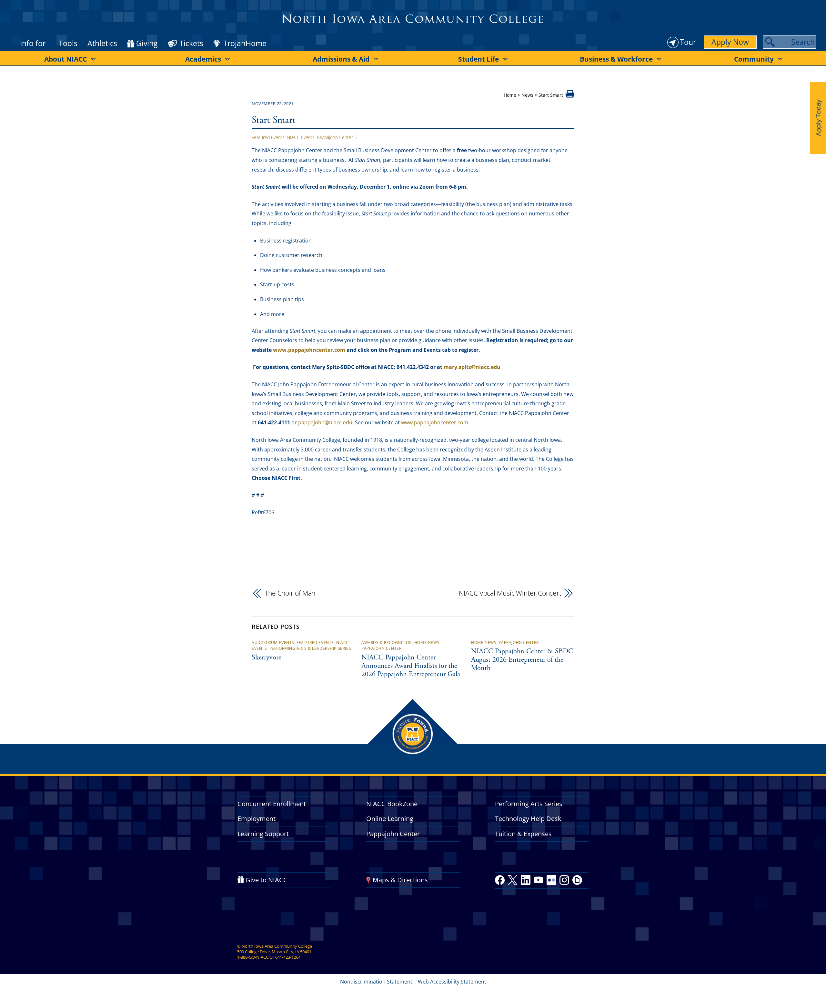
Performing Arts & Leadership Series (310, 648)
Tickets (191, 43)
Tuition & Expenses (523, 833)
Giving (146, 43)
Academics (203, 59)
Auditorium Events (273, 642)
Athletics (102, 43)
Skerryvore (266, 657)
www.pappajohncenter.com (434, 422)
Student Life (478, 59)
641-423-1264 (287, 957)
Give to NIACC (266, 879)
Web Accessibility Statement (452, 981)
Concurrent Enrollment (271, 803)
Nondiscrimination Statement (376, 981)
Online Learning (389, 818)
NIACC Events (301, 137)
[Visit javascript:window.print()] (570, 96)
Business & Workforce (616, 59)
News (527, 95)
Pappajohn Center (335, 137)
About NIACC (65, 59)
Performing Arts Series (528, 803)
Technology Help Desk (528, 818)
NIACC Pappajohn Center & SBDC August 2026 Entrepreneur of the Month (522, 660)
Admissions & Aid (341, 59)
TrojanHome (245, 43)
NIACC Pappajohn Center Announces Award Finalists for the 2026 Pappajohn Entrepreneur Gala (410, 666)
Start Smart (274, 121)
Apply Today (818, 118)
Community (754, 59)
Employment (256, 818)
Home (510, 95)
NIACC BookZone (392, 803)
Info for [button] (32, 43)
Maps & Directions (400, 879)
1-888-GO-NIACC (252, 957)
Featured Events (268, 137)
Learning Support (263, 833)
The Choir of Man (290, 593)
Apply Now (730, 42)
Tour (688, 42)
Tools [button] (68, 43)
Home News (426, 642)
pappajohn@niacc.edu (325, 422)
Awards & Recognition (386, 642)
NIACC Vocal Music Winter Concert (510, 593)
